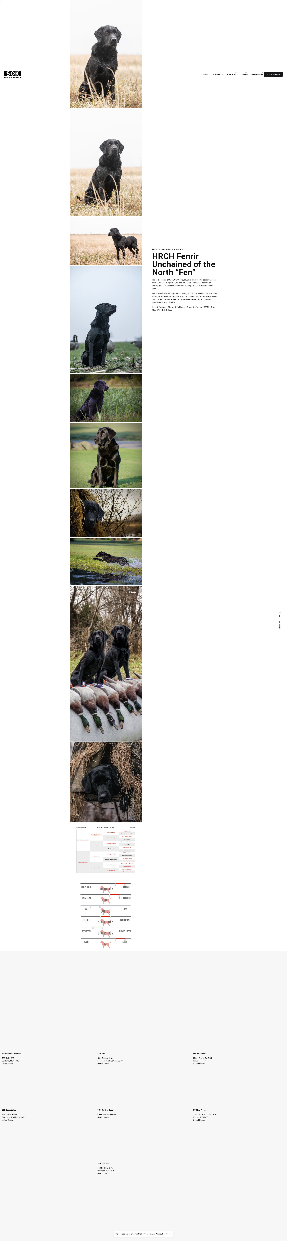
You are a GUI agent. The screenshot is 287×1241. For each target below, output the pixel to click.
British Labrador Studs (161, 249)
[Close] (170, 1234)
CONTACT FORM (273, 74)
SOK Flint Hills (177, 249)
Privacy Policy (161, 1234)
